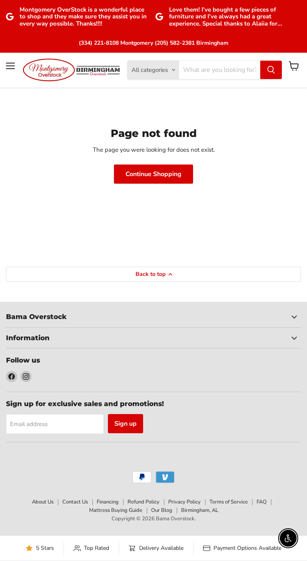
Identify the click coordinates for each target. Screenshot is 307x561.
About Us (43, 501)
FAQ (262, 501)
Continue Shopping (153, 174)
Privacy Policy (184, 501)
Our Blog (161, 510)
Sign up (125, 423)
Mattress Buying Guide (115, 510)
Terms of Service (228, 501)
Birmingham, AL (199, 510)
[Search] (271, 70)
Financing (108, 501)
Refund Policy (143, 501)
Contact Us (75, 501)
